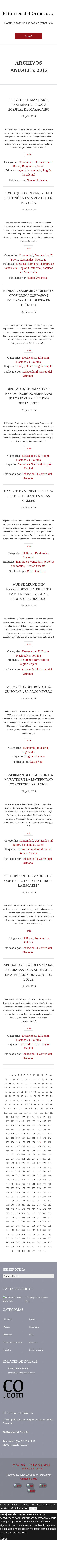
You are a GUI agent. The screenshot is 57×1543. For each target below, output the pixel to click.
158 (23, 1134)
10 (34, 1075)
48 (43, 1088)
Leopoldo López (30, 1044)
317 (7, 1209)
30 (18, 1083)
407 (13, 1251)
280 (49, 1188)
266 (23, 1184)
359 (39, 1226)
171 (44, 1138)
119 (7, 1117)
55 (22, 1092)
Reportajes (34, 1327)
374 (23, 1234)
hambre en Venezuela (29, 561)
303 (28, 1201)
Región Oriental (36, 565)
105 (35, 1109)
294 (28, 1196)
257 (23, 1180)
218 (7, 1163)
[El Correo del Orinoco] (28, 13)
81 (30, 1100)
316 (49, 1205)
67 (22, 1096)
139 (18, 1125)
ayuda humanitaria (29, 170)
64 (10, 1096)
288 (44, 1192)
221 (23, 1163)
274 (18, 1188)
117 (46, 1113)
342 (44, 1217)
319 (18, 1209)
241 (33, 1171)
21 (30, 1079)
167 (23, 1138)
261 (44, 1180)
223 (33, 1163)
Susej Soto (36, 761)
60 (43, 1092)
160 (33, 1134)
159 (28, 1134)
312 (28, 1205)
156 (12, 1134)
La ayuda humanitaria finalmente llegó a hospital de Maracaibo (28, 104)
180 (44, 1142)
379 (49, 1234)
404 (39, 1247)
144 (44, 1125)
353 (7, 1226)
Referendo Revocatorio (34, 659)
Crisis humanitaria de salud (34, 849)
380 (7, 1238)
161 (39, 1134)
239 (23, 1171)
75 (6, 1100)
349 (33, 1222)
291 (12, 1196)
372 (12, 1234)
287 (39, 1192)
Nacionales (23, 361)
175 (18, 1142)
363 (12, 1230)
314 (39, 1205)
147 (12, 1129)
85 (47, 1100)
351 (44, 1222)
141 (28, 1125)
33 (30, 1083)
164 (7, 1138)
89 (14, 1104)
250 (33, 1175)
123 (28, 1117)
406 (49, 1247)
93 (30, 1104)
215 (39, 1159)
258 (28, 1180)
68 (26, 1096)
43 (22, 1088)
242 (39, 1171)
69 (30, 1096)
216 (44, 1159)
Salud (40, 166)
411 (33, 1251)
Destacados (42, 162)
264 (12, 1184)
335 (7, 1217)
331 (33, 1213)
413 (44, 1251)
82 (35, 1100)
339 (28, 1217)
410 (28, 1251)
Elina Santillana (36, 571)
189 (44, 1146)
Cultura (32, 1319)
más (29, 154)
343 (49, 1217)
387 (44, 1238)
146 (7, 1129)
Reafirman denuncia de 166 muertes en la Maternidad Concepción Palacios (28, 779)
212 (23, 1159)
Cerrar (3, 1538)
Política (36, 361)
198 (44, 1150)
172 (49, 1138)
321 (28, 1209)
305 (39, 1201)
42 (18, 1088)
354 (12, 1226)
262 (49, 1180)
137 (7, 1125)
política (28, 366)
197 (39, 1150)
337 (18, 1217)
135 (44, 1121)
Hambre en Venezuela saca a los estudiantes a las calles (28, 495)
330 (28, 1213)
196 (33, 1150)
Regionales (29, 166)
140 (23, 1125)
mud (19, 366)
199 (49, 1150)
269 (39, 1184)
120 (12, 1117)
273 (12, 1188)
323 (39, 1209)
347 (23, 1222)
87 (6, 1104)
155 (7, 1134)
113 (26, 1113)
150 (28, 1129)
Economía (29, 747)
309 (13, 1205)
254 (7, 1180)
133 (33, 1121)
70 (35, 1096)
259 (33, 1180)
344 (7, 1222)
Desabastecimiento (27, 263)
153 (44, 1129)
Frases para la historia (18, 1368)
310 (18, 1205)
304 (33, 1201)
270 (44, 1184)
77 (14, 1100)
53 (14, 1092)
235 (49, 1167)
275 (23, 1188)
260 (39, 1180)
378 (44, 1234)
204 (28, 1155)
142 (33, 1125)
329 (23, 1213)
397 (49, 1242)
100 (9, 1109)
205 (33, 1155)
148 (18, 1129)
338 (23, 1217)
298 (49, 1196)
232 (33, 1167)
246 (12, 1175)
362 (7, 1230)
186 (28, 1146)
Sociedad (40, 259)
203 (23, 1155)
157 (18, 1134)
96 (43, 1104)
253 (49, 1175)
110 (10, 1113)
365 (23, 1230)
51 (6, 1092)
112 (20, 1113)
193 (18, 1150)
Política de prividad (39, 1465)
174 (12, 1142)
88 (10, 1104)
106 (41, 1109)
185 (23, 1146)
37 (47, 1083)
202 (18, 1155)
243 (44, 1171)
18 (18, 1079)
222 (28, 1163)
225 (44, 1163)
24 (43, 1079)
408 (18, 1251)
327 (12, 1213)
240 (28, 1171)
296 (39, 1196)
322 (33, 1209)
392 (23, 1242)
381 (12, 1238)
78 (18, 1100)
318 (12, 1209)
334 (49, 1213)
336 (12, 1217)
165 (12, 1138)
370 (49, 1230)
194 (23, 1150)
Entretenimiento (36, 1350)
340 (33, 1217)
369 (44, 1230)
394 (33, 1242)
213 (28, 1159)
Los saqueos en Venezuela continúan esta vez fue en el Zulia (29, 198)
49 (47, 1088)
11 (38, 1075)
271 (49, 1184)
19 (22, 1079)
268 (33, 1184)
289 (49, 1192)
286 (33, 1192)
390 (12, 1242)
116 (41, 1113)
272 (7, 1188)
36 (43, 1083)
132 (28, 1121)
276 (28, 1188)
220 (18, 1163)
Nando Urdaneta (37, 180)
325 (49, 1209)
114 (31, 1113)
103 (25, 1109)
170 (39, 1138)
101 (14, 1109)
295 (33, 1196)
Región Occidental (30, 268)
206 (39, 1155)
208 (49, 1155)
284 (23, 1192)
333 (44, 1213)
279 (44, 1188)
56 (26, 1092)
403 (33, 1247)
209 (7, 1159)
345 (12, 1222)
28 (10, 1083)
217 (49, 1159)
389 (7, 1242)
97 (47, 1104)
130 (18, 1121)
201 (12, 1155)
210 (13, 1159)
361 (49, 1226)
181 (49, 1142)
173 (7, 1142)
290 (7, 1196)
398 (7, 1247)
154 (49, 1129)
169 (33, 1138)
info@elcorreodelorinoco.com (15, 1445)
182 (7, 1146)
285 (28, 1192)
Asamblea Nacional (30, 464)
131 (23, 1121)
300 (12, 1201)
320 (23, 1209)
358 (33, 1226)
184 (18, 1146)
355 (18, 1226)
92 (26, 1104)
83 (39, 1100)
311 (23, 1205)
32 (26, 1083)
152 (39, 1129)
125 (39, 1117)
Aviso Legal (19, 1465)
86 (51, 1100)
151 (33, 1129)
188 (39, 1146)
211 (18, 1159)
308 (7, 1205)
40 (10, 1088)
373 (18, 1234)
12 (42, 1075)
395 (39, 1242)
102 (20, 1109)
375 (28, 1234)
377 (39, 1234)
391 (18, 1242)
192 (12, 1150)
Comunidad (26, 162)
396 (44, 1242)
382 (18, 1238)
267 (28, 1184)
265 (18, 1184)
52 (10, 1092)
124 (33, 1117)
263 (7, 1184)
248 (23, 1175)
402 (28, 1247)
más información (19, 1508)
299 (7, 1201)
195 (28, 1150)
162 (44, 1134)
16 (10, 1079)
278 (39, 1188)
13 (46, 1075)
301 (18, 1201)
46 (35, 1088)
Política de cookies (32, 1468)
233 (39, 1167)
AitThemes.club (28, 1478)
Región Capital (44, 366)
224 (39, 1163)
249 (28, 1175)
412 (39, 1251)
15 (6, 1079)
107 (46, 1109)
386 (39, 1238)
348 (28, 1222)
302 (23, 1201)
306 (44, 1201)
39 (6, 1088)
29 (14, 1083)
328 (18, 1213)
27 (6, 1083)
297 (44, 1196)
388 (49, 1238)
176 (23, 1142)
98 (51, 1104)
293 (23, 1196)
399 (12, 1247)
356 (23, 1226)
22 (35, 1079)
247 (18, 1175)
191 (7, 1150)
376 (33, 1234)
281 (7, 1192)
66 (18, 1096)
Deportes (33, 1342)
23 (39, 1079)
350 (39, 1222)
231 (28, 1167)
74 (51, 1096)
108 (51, 1109)
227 (7, 1167)
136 (49, 1121)
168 (28, 1138)
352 (49, 1222)
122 (23, 1117)
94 (35, 1104)
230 (23, 1167)
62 (51, 1092)
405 (44, 1247)
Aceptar (33, 1508)
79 (22, 1100)
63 (6, 1096)
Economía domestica (12, 1342)
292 (18, 1196)
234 (44, 1167)
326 (7, 1213)
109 (5, 1113)
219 (12, 1163)
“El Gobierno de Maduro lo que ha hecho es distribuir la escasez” (28, 880)
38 (51, 1083)
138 (12, 1125)
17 (14, 1079)
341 (39, 1217)
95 (39, 1104)
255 (12, 1180)
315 (44, 1205)
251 (39, 1175)
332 (39, 1213)
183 (12, 1146)
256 (18, 1180)
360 (44, 1226)
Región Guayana (35, 756)
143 (39, 1125)
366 (28, 1230)
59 (39, 1092)
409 (23, 1251)
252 (44, 1175)
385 (33, 1238)
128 (7, 1121)
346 (18, 1222)
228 (12, 1167)
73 (47, 1096)
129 (12, 1121)
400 (18, 1247)
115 (36, 1113)
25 (47, 1079)
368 (39, 1230)
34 (35, 1083)
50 (51, 1088)
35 (39, 1083)
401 (23, 1247)
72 (43, 1096)
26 (51, 1079)
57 (30, 1092)
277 (33, 1188)
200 (7, 1155)
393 (28, 1242)
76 (10, 1100)
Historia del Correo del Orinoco (21, 1373)
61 (47, 1092)
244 (49, 1171)
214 (33, 1159)
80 (26, 1100)
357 (28, 1226)
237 (12, 1171)
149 (23, 1129)
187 (33, 1146)
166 (18, 1138)
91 (22, 1104)
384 (28, 1238)
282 (12, 1192)
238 (18, 1171)
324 (44, 1209)
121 (18, 1117)
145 (49, 1125)
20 (26, 1079)
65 (14, 1096)
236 (7, 1171)
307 (49, 1201)
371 (7, 1234)
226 (49, 1163)
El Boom (43, 357)
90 (18, 1104)
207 (44, 1155)
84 (43, 1100)
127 (49, 1117)
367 (33, 1230)
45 (30, 1088)
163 (49, 1134)
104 (30, 1109)
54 (18, 1092)
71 (39, 1096)
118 (51, 1113)
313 (33, 1205)
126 (44, 1117)
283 (18, 1192)
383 (23, 1238)
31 (22, 1083)
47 (39, 1088)
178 (33, 1142)
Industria (42, 747)
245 (7, 1175)
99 (5, 1109)
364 (18, 1230)
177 (28, 1142)
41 (14, 1088)
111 (15, 1113)
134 (39, 1121)
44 (26, 1088)
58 (35, 1092)
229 (18, 1167)
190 (49, 1146)
